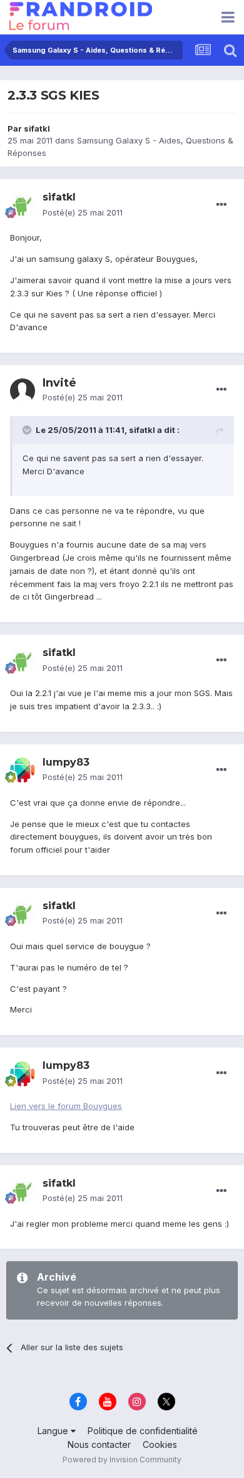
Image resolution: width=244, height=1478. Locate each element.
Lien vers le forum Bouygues (66, 1106)
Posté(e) (83, 212)
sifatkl (37, 128)
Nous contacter (99, 1444)
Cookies (160, 1444)
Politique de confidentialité (143, 1430)
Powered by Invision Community (122, 1459)
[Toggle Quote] (28, 430)
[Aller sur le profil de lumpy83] (22, 770)
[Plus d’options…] (221, 204)
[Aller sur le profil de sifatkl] (22, 205)
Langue (54, 1430)
